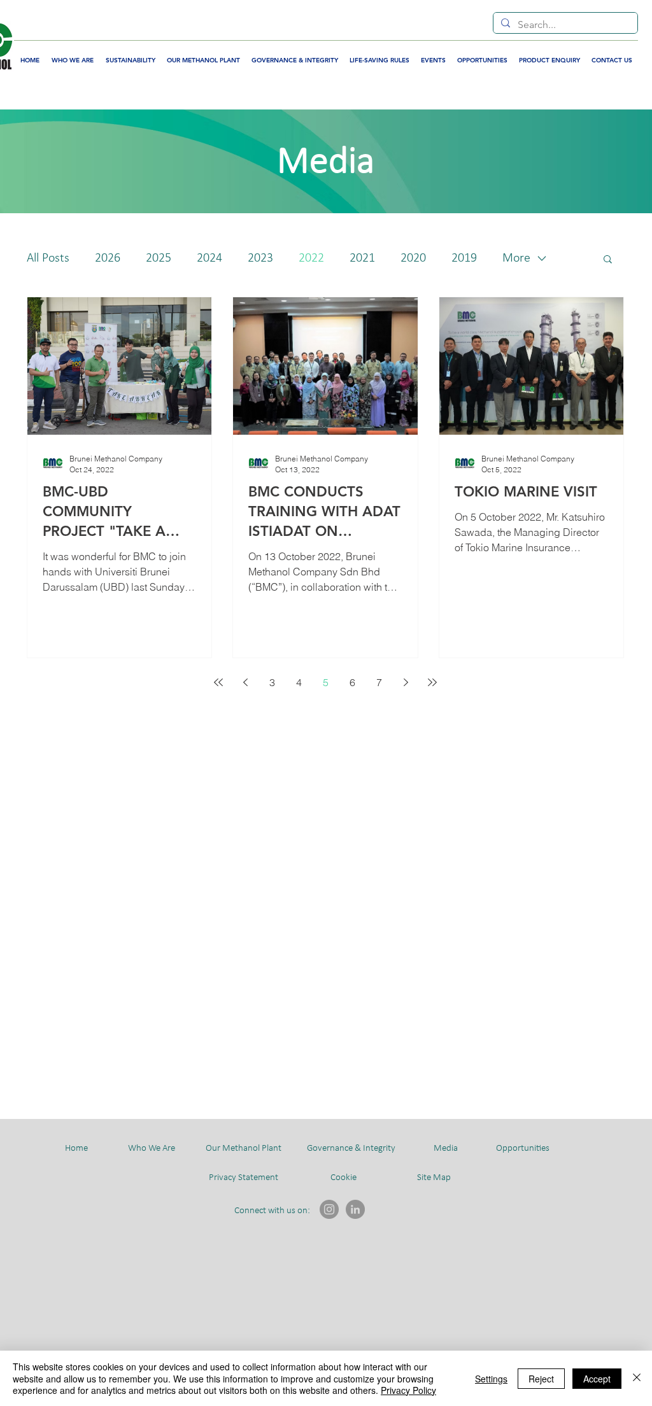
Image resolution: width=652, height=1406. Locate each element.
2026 (107, 258)
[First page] (218, 682)
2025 (158, 258)
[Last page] (432, 682)
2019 (464, 258)
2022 (311, 258)
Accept (597, 1378)
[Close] (636, 1378)
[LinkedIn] (355, 1209)
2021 (362, 258)
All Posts (48, 258)
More (516, 258)
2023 (260, 258)
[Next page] (405, 682)
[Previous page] (245, 682)
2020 (413, 258)
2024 (209, 258)
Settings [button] (491, 1378)
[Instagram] (329, 1209)
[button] (608, 260)
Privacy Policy (408, 1390)
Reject (541, 1378)
